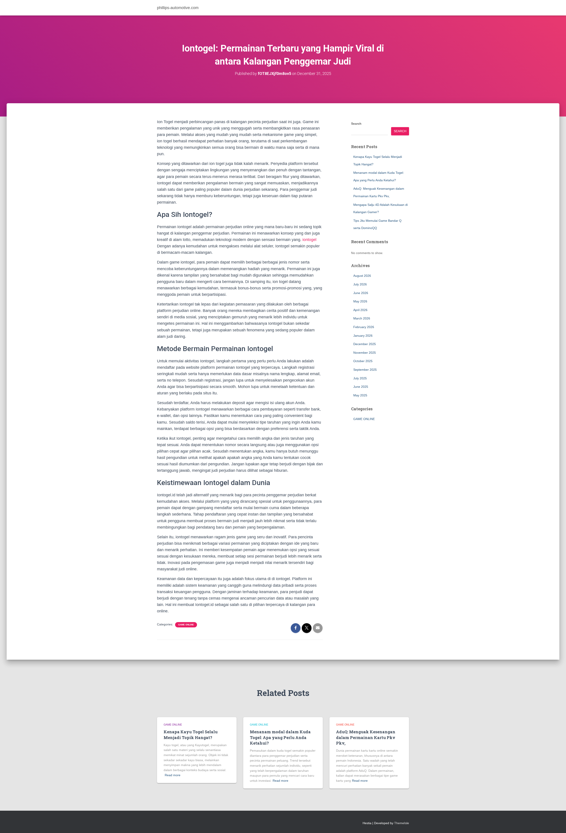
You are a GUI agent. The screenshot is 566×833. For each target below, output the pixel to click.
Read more (172, 775)
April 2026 (360, 310)
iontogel (309, 239)
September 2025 (365, 369)
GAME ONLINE (186, 624)
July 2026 (360, 284)
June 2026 (360, 293)
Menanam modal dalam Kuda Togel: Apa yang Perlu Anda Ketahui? (280, 737)
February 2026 (363, 327)
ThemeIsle (401, 823)
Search (356, 123)
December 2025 (364, 344)
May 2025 (360, 395)
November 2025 (364, 352)
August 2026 (362, 275)
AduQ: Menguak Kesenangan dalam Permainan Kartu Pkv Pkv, (365, 737)
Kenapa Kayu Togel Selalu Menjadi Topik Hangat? (191, 734)
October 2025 (363, 361)
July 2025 (360, 378)
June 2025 (360, 386)
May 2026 (360, 301)
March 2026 (361, 318)
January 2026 (363, 335)
